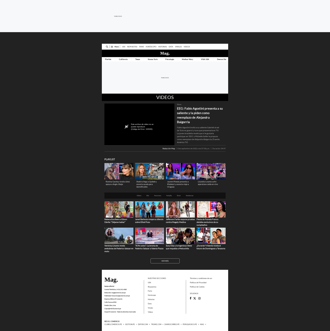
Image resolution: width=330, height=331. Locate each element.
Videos (187, 47)
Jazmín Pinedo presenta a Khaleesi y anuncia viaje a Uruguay (178, 184)
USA (123, 47)
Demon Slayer (223, 59)
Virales (178, 47)
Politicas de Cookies (197, 287)
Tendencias (189, 195)
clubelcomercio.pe (113, 324)
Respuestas (132, 47)
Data (171, 47)
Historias (162, 47)
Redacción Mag (169, 148)
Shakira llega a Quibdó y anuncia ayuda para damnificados (146, 184)
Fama (141, 47)
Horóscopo (151, 47)
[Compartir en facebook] (190, 299)
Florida (108, 59)
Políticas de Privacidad (198, 282)
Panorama (157, 195)
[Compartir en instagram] (199, 299)
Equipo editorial (109, 286)
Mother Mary (187, 59)
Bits (147, 195)
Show (179, 104)
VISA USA (205, 59)
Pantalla (169, 195)
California (123, 59)
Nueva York (153, 59)
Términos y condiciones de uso (201, 278)
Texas (137, 59)
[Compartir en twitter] (194, 299)
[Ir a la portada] (111, 280)
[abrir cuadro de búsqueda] (107, 47)
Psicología (169, 59)
